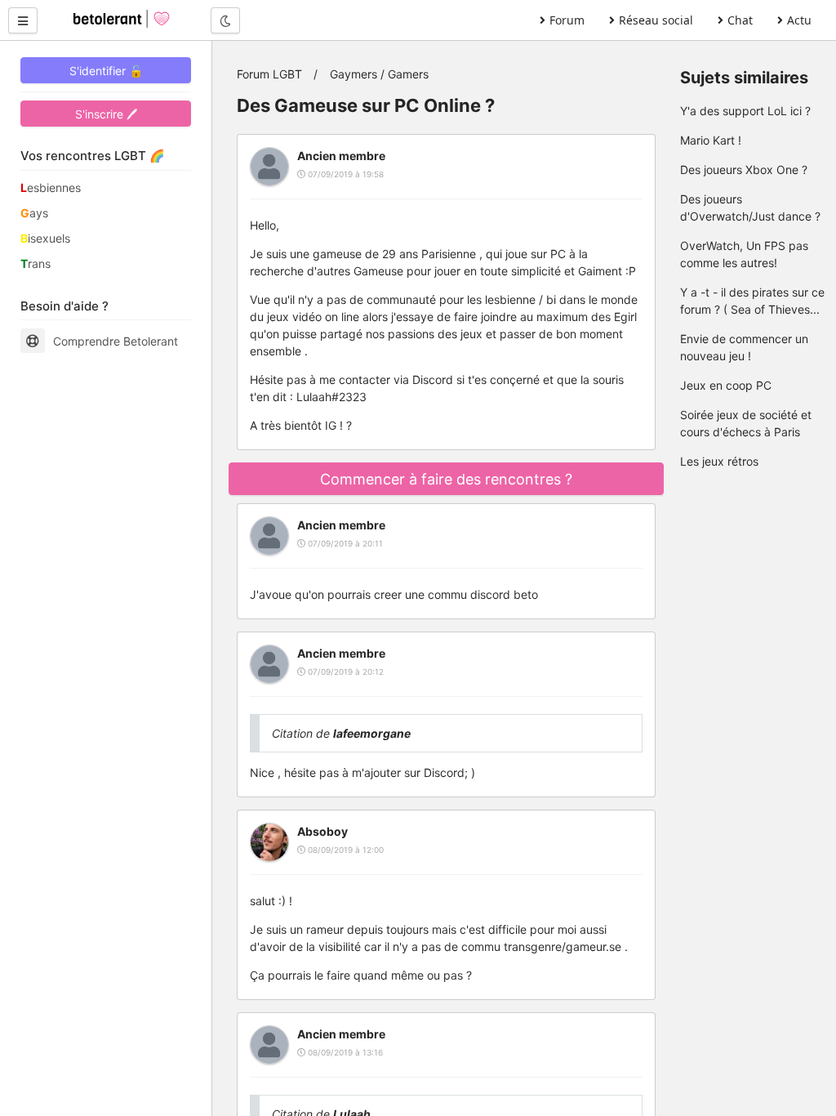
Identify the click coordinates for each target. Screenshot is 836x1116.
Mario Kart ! (710, 140)
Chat (740, 20)
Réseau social (656, 20)
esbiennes (50, 187)
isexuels (45, 238)
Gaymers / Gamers (379, 74)
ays (34, 213)
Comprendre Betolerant (115, 341)
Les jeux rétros (719, 461)
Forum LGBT (269, 74)
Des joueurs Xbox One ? (743, 169)
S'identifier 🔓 (106, 71)
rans (35, 263)
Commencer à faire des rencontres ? (446, 479)
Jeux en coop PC (726, 385)
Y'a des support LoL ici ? (745, 111)
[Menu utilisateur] (23, 20)
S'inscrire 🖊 (106, 114)
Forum (567, 20)
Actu (799, 20)
